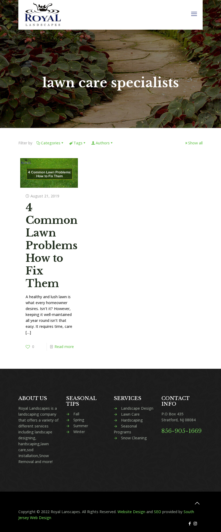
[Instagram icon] (195, 523)
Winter (79, 431)
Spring (78, 419)
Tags (78, 142)
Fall (76, 413)
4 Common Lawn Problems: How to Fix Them (53, 245)
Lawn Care (130, 414)
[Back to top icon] (197, 503)
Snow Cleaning (134, 437)
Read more (64, 346)
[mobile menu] (194, 13)
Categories (50, 142)
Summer (80, 425)
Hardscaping (132, 420)
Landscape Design (137, 408)
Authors (103, 142)
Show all (195, 142)
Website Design (131, 511)
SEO (157, 511)
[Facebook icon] (190, 523)
